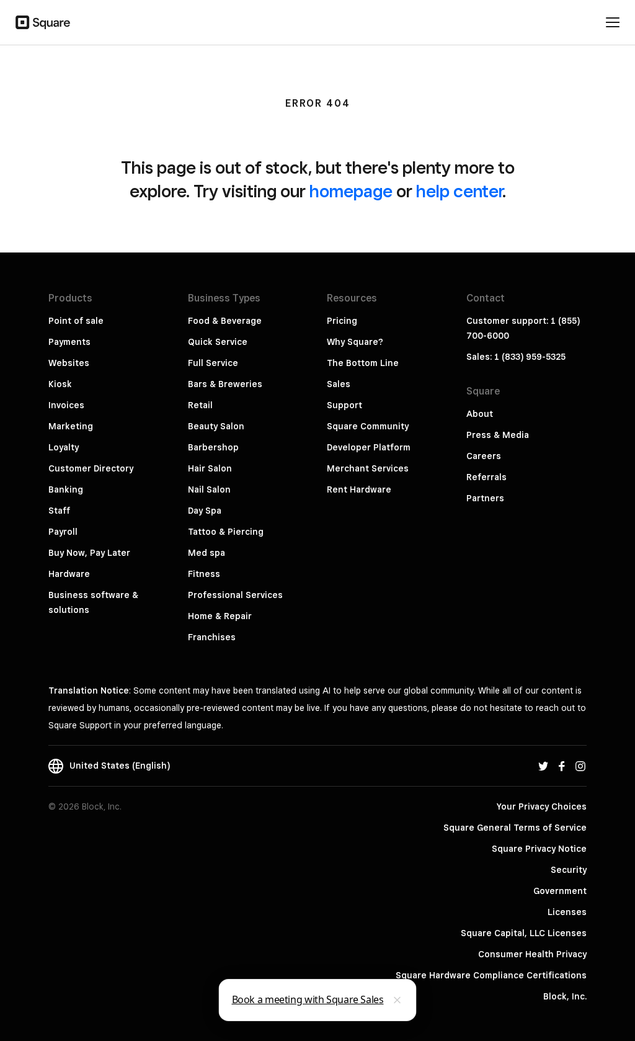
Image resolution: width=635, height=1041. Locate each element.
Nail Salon (209, 489)
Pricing (342, 321)
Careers (483, 456)
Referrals (486, 477)
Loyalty (63, 447)
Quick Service (217, 342)
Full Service (213, 363)
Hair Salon (210, 468)
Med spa (206, 553)
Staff (59, 511)
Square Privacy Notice (539, 849)
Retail (200, 405)
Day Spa (204, 511)
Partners (485, 498)
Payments (69, 342)
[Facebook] (562, 766)
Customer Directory (90, 468)
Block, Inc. (565, 996)
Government (560, 891)
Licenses (567, 912)
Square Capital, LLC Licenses (524, 933)
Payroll (63, 532)
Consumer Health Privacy (532, 954)
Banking (65, 489)
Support (344, 405)
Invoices (66, 405)
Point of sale (76, 321)
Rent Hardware (359, 489)
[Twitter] (543, 766)
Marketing (70, 426)
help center (459, 191)
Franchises (212, 637)
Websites (68, 363)
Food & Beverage (225, 321)
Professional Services (235, 595)
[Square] (43, 22)
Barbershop (213, 447)
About (479, 414)
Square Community (368, 426)
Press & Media (497, 435)
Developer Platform (369, 447)
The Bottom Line (363, 363)
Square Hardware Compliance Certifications (491, 975)
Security (569, 870)
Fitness (204, 574)
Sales (338, 384)
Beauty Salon (216, 426)
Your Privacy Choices (542, 806)
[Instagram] (580, 766)
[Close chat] (397, 1000)
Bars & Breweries (225, 384)
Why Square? (355, 342)
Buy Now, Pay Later (89, 553)
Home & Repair (220, 616)
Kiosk (60, 384)
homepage (351, 191)
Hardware (69, 574)
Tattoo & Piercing (226, 532)
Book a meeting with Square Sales (308, 999)
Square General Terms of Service (515, 828)
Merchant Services (368, 468)
